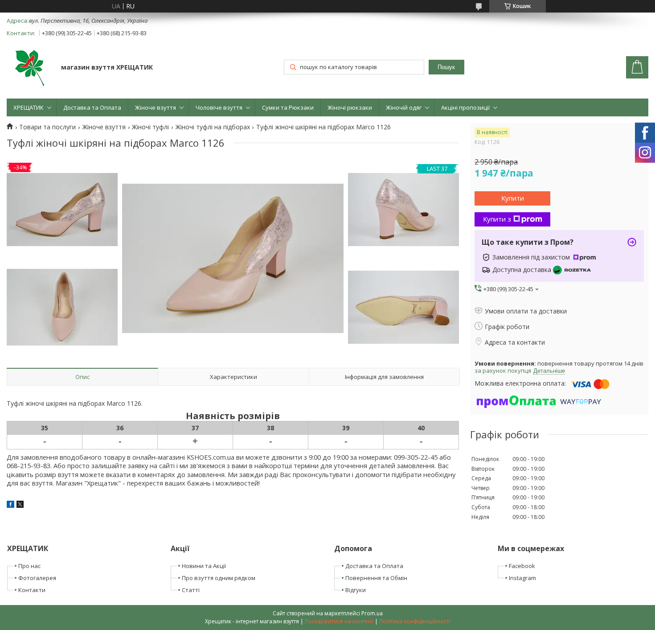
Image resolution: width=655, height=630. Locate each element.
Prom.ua (372, 613)
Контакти (31, 590)
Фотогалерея (37, 578)
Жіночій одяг (404, 107)
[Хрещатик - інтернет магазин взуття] (30, 68)
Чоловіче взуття (219, 107)
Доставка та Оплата (92, 107)
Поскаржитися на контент (339, 621)
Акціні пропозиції (465, 107)
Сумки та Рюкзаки (288, 107)
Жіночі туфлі (150, 127)
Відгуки (355, 590)
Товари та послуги (47, 127)
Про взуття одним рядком (218, 578)
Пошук (446, 67)
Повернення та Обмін (376, 578)
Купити (512, 198)
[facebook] (10, 505)
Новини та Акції (204, 566)
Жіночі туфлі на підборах (213, 127)
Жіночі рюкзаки (350, 107)
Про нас (29, 566)
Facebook (522, 566)
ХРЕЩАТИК (28, 107)
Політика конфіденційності (414, 621)
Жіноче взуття (155, 107)
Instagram (522, 578)
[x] (20, 505)
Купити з (497, 218)
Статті (191, 590)
